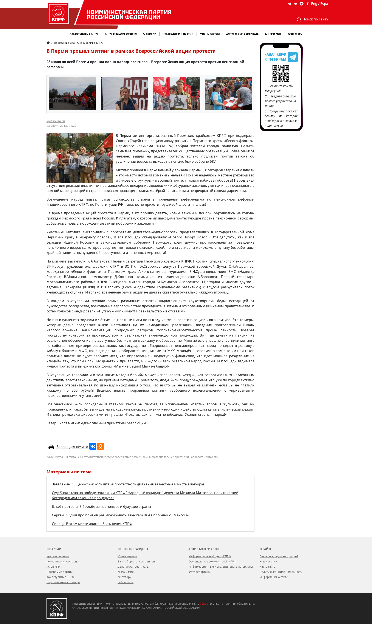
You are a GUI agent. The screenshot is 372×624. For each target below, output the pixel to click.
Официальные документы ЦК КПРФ (212, 561)
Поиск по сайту (315, 19)
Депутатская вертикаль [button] (242, 34)
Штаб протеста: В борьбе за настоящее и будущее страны (101, 506)
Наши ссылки (268, 561)
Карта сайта (267, 566)
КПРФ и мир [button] (273, 34)
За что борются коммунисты (137, 561)
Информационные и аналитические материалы (221, 566)
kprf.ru (204, 603)
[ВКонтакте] (92, 446)
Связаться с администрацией (279, 556)
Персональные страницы (63, 582)
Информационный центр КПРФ (210, 556)
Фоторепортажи (200, 572)
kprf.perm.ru (55, 121)
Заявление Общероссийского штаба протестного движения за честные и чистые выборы (128, 484)
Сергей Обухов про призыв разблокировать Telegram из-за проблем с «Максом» (120, 515)
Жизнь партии (127, 556)
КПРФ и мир (126, 572)
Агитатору (124, 577)
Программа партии (59, 572)
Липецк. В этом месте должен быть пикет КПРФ (92, 523)
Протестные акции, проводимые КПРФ (78, 43)
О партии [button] (149, 34)
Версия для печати (72, 446)
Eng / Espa (319, 3)
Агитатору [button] (295, 34)
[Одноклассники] (100, 446)
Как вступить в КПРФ (84, 34)
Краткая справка (57, 556)
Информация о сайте (274, 577)
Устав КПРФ (54, 566)
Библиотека (125, 582)
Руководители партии (178, 34)
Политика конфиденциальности (281, 572)
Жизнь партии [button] (210, 34)
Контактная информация (63, 561)
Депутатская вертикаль (133, 566)
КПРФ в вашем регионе (121, 34)
